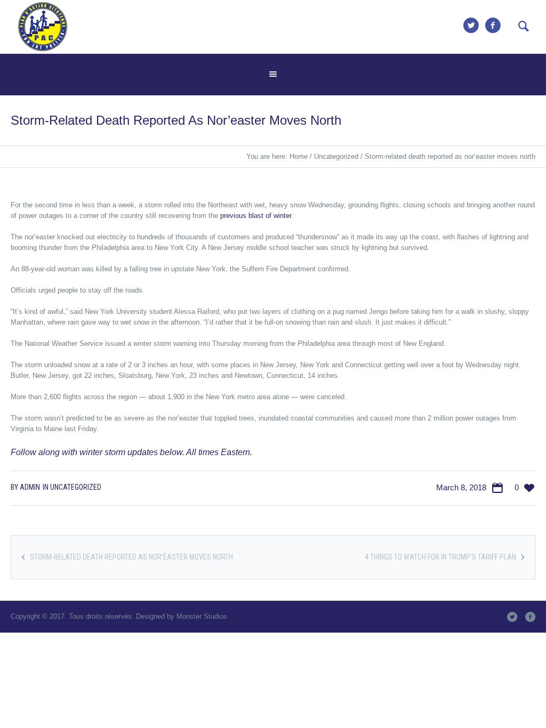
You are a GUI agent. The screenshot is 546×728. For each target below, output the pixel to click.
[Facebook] (493, 26)
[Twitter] (471, 26)
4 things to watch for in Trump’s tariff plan (440, 557)
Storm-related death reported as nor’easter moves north (131, 557)
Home (299, 156)
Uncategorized (336, 156)
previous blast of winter (255, 216)
